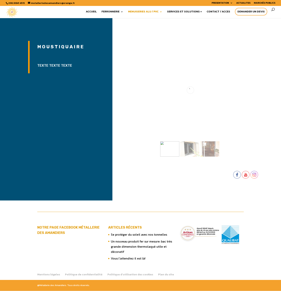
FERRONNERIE (110, 12)
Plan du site (166, 274)
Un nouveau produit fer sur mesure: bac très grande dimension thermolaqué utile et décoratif (141, 246)
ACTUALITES (243, 3)
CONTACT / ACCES (218, 12)
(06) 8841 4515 (16, 3)
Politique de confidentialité (83, 274)
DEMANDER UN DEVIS (251, 12)
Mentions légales (48, 274)
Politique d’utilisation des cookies (130, 274)
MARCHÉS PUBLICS (264, 3)
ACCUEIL (91, 12)
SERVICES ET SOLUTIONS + (184, 12)
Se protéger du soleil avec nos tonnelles (139, 234)
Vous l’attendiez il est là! (128, 258)
